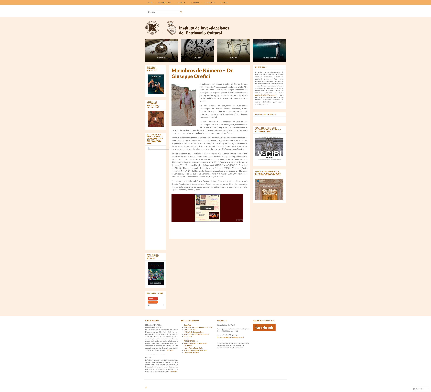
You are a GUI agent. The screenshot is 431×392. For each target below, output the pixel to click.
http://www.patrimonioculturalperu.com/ (230, 337)
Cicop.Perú (187, 325)
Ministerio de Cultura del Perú (193, 332)
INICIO (150, 2)
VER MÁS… (170, 350)
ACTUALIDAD (210, 2)
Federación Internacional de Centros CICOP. (198, 327)
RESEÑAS (224, 2)
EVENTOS (181, 2)
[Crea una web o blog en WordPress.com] (146, 387)
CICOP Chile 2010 (190, 330)
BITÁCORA (195, 2)
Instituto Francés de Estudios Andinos (196, 334)
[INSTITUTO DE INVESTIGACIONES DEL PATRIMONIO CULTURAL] (215, 27)
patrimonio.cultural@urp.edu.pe (265, 95)
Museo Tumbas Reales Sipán (193, 348)
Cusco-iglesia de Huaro (191, 352)
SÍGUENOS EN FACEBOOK (265, 114)
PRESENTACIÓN (164, 2)
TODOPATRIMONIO (191, 341)
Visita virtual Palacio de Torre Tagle (195, 350)
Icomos (186, 339)
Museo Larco (188, 336)
